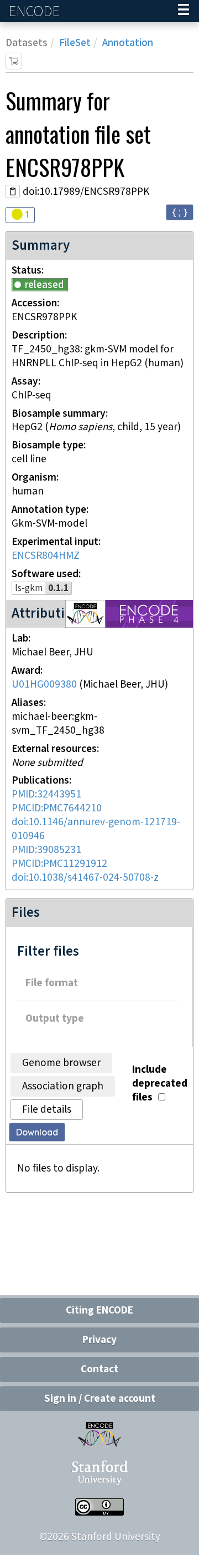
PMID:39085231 (46, 850)
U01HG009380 (44, 684)
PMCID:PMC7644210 (57, 808)
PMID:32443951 (46, 794)
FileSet (75, 43)
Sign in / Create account (99, 1399)
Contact (99, 1369)
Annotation (127, 43)
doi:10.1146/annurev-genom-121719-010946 (96, 829)
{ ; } (179, 212)
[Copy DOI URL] (13, 191)
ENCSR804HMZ (46, 556)
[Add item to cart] (14, 61)
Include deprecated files (159, 1083)
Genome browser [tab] (61, 1063)
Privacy (99, 1340)
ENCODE (35, 11)
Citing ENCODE (99, 1310)
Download (37, 1132)
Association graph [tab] (62, 1086)
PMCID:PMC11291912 (59, 864)
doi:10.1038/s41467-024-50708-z (85, 878)
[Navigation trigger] (183, 11)
